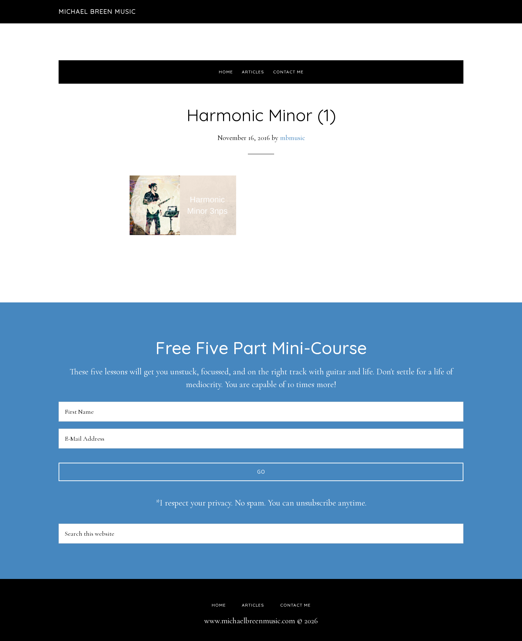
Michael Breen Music (97, 11)
